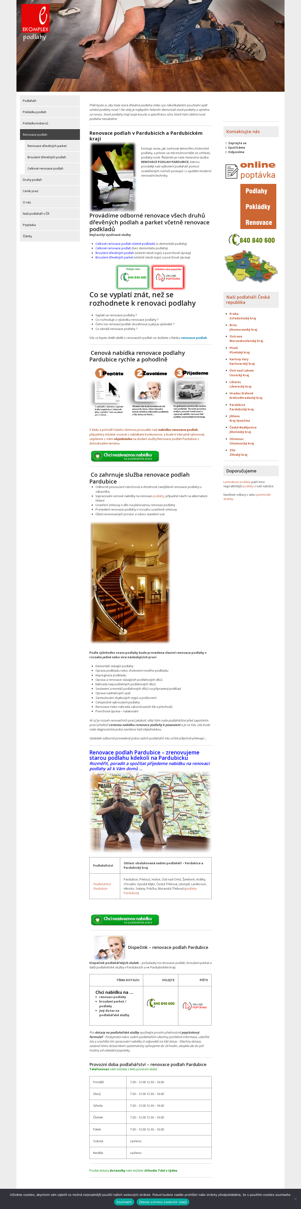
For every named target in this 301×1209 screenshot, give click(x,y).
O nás (27, 202)
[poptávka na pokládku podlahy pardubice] (195, 1005)
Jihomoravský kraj (243, 329)
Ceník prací (30, 191)
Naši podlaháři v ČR (36, 213)
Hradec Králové (241, 393)
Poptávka (29, 225)
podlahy (158, 496)
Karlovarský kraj (242, 363)
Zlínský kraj (238, 454)
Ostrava (236, 336)
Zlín (232, 450)
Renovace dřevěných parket (47, 146)
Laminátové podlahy (237, 482)
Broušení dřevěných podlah (47, 157)
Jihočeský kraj (240, 432)
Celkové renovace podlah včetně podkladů (125, 244)
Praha (234, 314)
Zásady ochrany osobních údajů (163, 1202)
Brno (233, 325)
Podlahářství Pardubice (102, 886)
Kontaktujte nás (243, 131)
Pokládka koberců (35, 123)
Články (27, 236)
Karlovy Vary (239, 359)
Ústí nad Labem (242, 370)
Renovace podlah (35, 134)
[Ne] (295, 1199)
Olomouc (237, 439)
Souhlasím (124, 1202)
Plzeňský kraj (240, 352)
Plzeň (234, 348)
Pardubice (237, 405)
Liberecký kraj (240, 386)
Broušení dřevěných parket (114, 257)
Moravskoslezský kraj (247, 341)
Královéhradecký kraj (246, 398)
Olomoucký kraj (242, 443)
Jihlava (235, 416)
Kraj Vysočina (240, 420)
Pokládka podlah (34, 112)
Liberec (235, 382)
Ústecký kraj (239, 375)
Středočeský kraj (243, 318)
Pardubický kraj (242, 409)
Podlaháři (29, 101)
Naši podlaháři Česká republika (248, 299)
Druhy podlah (32, 180)
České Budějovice (243, 427)
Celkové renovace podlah (45, 168)
